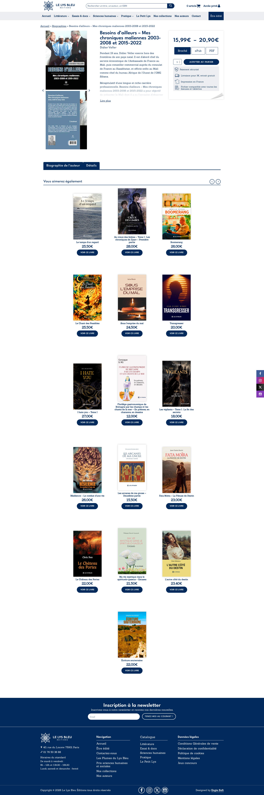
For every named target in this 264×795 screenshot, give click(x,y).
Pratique (126, 15)
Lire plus (105, 100)
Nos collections (163, 15)
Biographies (59, 26)
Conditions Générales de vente (198, 743)
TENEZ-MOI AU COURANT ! (159, 716)
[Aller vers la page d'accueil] (63, 738)
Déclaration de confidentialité (197, 748)
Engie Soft (217, 790)
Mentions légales (189, 758)
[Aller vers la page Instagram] (149, 790)
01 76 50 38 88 (52, 752)
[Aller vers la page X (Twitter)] (157, 790)
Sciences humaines (104, 15)
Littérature (60, 15)
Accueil (46, 15)
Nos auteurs (182, 15)
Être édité (216, 15)
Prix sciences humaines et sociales (112, 764)
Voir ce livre (87, 253)
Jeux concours (187, 763)
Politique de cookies (191, 753)
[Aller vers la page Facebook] (141, 790)
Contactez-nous (106, 753)
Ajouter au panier (201, 62)
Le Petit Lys (143, 15)
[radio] (182, 50)
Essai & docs (148, 748)
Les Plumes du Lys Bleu (112, 758)
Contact (196, 15)
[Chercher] (170, 5)
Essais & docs (80, 15)
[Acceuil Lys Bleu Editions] (59, 6)
